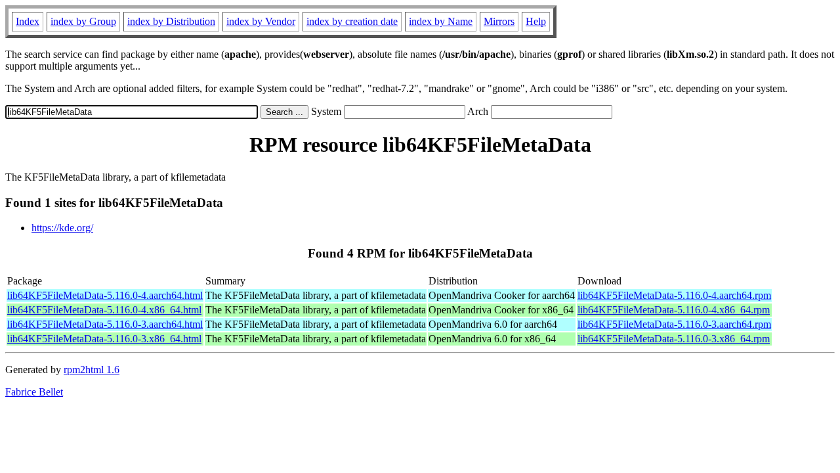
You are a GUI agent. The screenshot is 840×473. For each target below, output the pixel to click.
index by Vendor (260, 21)
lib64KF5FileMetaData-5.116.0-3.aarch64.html (105, 324)
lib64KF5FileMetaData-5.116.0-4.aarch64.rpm (674, 295)
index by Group (83, 21)
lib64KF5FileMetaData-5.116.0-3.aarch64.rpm (674, 324)
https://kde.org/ (62, 227)
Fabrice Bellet (34, 391)
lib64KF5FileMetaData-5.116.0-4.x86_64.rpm (674, 309)
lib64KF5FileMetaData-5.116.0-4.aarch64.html (105, 295)
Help (536, 21)
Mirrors (499, 21)
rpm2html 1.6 (91, 369)
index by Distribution (171, 21)
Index (27, 21)
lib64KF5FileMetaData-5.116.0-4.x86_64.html (104, 309)
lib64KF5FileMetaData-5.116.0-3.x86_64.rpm (674, 338)
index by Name (440, 21)
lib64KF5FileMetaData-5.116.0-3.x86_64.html (104, 338)
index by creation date (352, 21)
